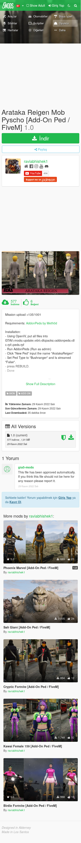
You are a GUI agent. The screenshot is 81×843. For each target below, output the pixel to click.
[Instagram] (36, 166)
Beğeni (35, 304)
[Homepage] (26, 166)
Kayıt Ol (15, 502)
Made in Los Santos (15, 832)
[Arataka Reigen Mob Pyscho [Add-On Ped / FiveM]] (40, 273)
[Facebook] (31, 166)
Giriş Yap (65, 497)
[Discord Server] (46, 166)
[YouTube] (41, 166)
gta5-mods (26, 467)
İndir (43, 138)
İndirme (15, 304)
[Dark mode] (69, 5)
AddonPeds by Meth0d (41, 323)
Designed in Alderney (16, 827)
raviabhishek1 (36, 161)
